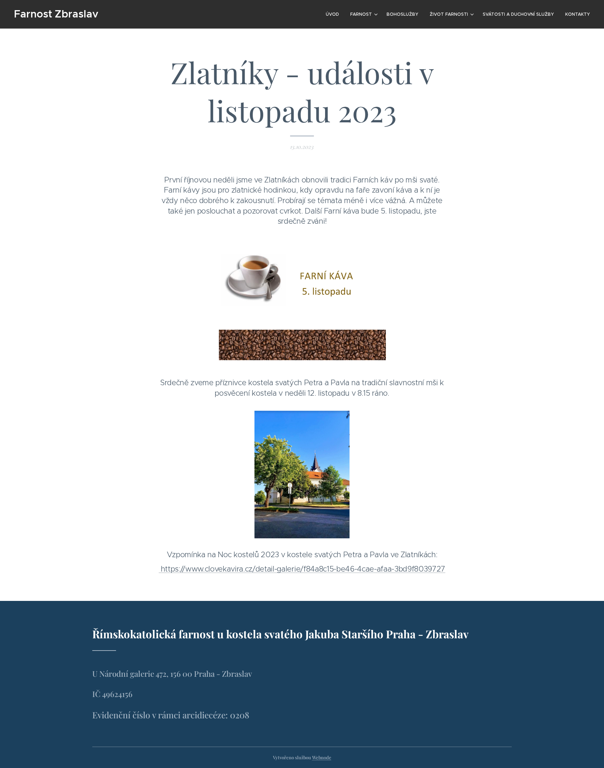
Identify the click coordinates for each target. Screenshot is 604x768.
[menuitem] (334, 14)
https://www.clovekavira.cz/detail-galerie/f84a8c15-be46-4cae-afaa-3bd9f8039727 (302, 569)
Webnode (321, 757)
